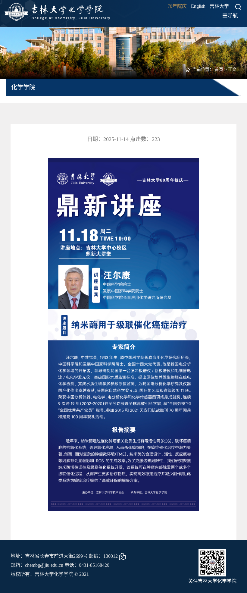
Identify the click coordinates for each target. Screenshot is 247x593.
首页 (219, 69)
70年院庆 (177, 6)
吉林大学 (219, 6)
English (198, 6)
